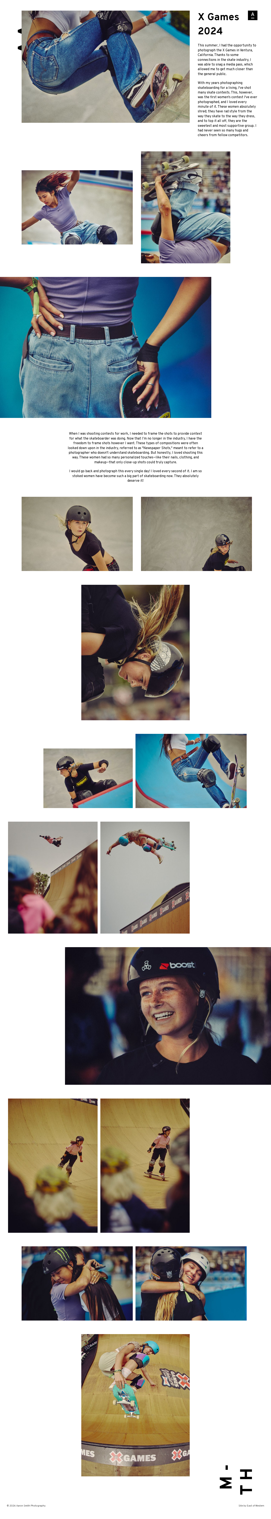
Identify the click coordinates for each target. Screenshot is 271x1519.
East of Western (255, 1505)
